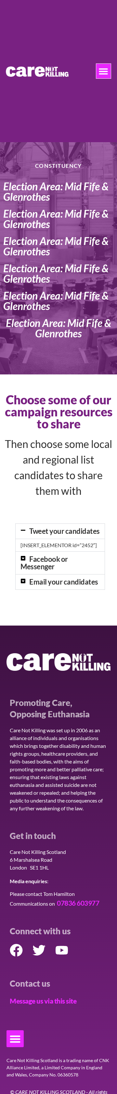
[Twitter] (39, 950)
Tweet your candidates (64, 531)
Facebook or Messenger (44, 563)
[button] (103, 71)
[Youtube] (61, 950)
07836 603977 (78, 903)
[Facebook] (16, 950)
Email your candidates (63, 581)
